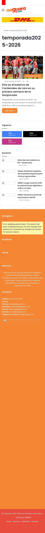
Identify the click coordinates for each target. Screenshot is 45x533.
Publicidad (26, 521)
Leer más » (9, 111)
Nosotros (16, 521)
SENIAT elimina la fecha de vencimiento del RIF (30, 196)
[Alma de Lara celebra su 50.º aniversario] (9, 163)
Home (5, 30)
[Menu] (3, 11)
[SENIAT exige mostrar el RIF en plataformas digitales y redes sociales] (9, 186)
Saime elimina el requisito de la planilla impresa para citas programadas (30, 174)
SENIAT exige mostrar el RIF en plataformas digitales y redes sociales (30, 185)
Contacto (35, 521)
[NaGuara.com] (16, 10)
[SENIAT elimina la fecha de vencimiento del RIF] (9, 198)
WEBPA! (28, 517)
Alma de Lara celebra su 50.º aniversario (29, 161)
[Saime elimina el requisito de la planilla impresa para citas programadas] (9, 174)
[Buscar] (42, 11)
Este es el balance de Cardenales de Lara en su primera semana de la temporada (18, 90)
